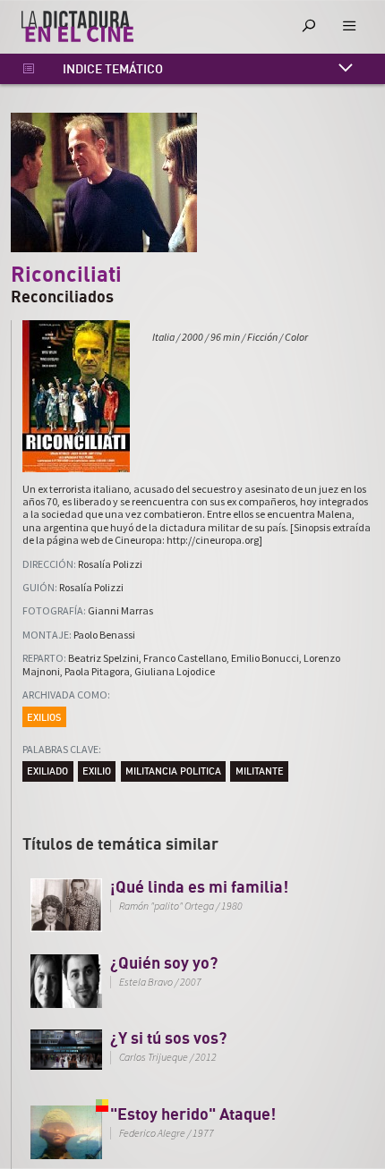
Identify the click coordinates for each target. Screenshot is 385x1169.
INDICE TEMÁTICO (113, 68)
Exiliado (47, 770)
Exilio (96, 770)
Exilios (44, 717)
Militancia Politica (173, 770)
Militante (259, 770)
